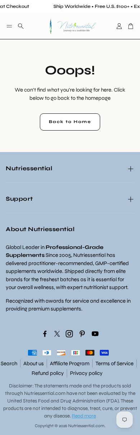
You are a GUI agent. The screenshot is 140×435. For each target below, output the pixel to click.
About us (33, 363)
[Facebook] (44, 333)
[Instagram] (69, 333)
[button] (9, 26)
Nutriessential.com (44, 393)
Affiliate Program (69, 363)
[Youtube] (95, 333)
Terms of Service (114, 363)
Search (9, 363)
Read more (84, 416)
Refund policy (48, 373)
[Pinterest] (82, 333)
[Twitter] (57, 334)
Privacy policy (86, 373)
